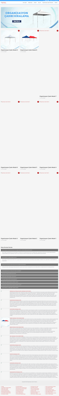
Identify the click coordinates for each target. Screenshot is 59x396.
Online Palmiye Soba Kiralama (5, 391)
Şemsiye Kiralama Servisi (20, 389)
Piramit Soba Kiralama (4, 389)
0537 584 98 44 (55, 0)
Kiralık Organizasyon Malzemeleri (51, 390)
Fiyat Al (39, 2)
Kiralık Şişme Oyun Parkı (20, 390)
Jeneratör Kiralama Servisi (35, 389)
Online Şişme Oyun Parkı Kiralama (21, 388)
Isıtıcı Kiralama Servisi (19, 391)
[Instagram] (48, 0)
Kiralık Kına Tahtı (33, 390)
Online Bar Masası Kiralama (50, 389)
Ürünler (35, 2)
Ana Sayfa (25, 2)
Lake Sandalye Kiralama (49, 387)
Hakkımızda (30, 2)
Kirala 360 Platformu (19, 386)
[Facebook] (45, 0)
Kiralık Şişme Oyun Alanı (34, 386)
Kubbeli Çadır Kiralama (4, 388)
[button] (29, 250)
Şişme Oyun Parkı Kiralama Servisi (21, 387)
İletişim (56, 2)
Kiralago (2, 386)
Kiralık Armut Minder (49, 388)
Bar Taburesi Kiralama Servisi (35, 391)
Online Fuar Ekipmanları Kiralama (51, 386)
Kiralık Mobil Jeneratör (34, 387)
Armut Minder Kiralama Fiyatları (6, 387)
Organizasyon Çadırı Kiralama (47, 2)
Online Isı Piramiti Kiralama (35, 388)
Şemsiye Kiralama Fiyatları (5, 390)
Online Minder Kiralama (49, 391)
